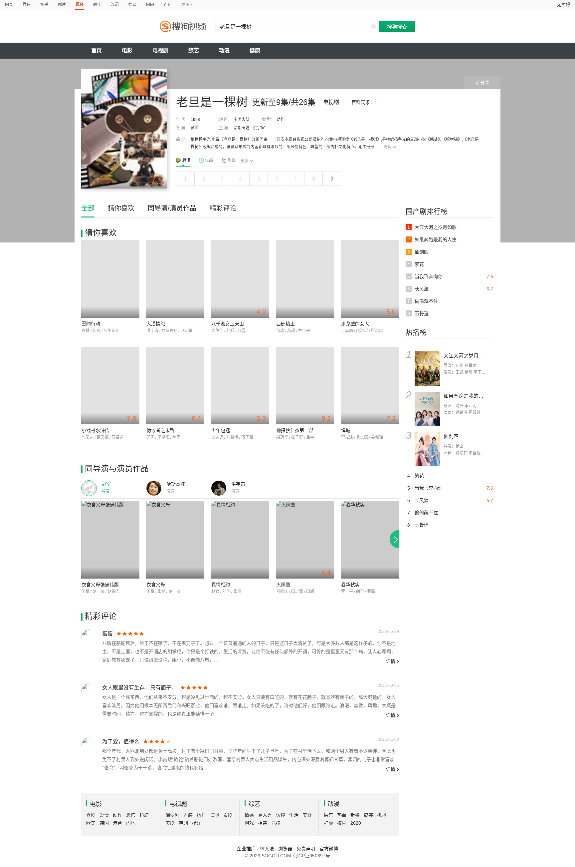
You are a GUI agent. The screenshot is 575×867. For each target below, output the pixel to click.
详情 (390, 661)
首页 (96, 50)
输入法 (267, 848)
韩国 (104, 823)
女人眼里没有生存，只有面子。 (139, 687)
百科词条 (360, 102)
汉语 (115, 4)
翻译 (132, 4)
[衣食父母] (175, 540)
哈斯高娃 (242, 128)
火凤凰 (283, 584)
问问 (150, 4)
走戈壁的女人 (355, 323)
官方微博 (328, 848)
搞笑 (368, 815)
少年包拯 (220, 430)
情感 (249, 815)
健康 (255, 50)
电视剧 (160, 50)
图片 (62, 4)
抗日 (201, 815)
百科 (168, 4)
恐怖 (130, 815)
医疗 (97, 4)
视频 (80, 4)
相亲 (262, 823)
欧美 (91, 823)
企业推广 (246, 848)
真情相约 (220, 584)
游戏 (249, 823)
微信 (27, 4)
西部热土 (285, 323)
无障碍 (563, 4)
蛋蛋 (107, 634)
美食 (307, 815)
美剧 (170, 823)
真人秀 (265, 815)
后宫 (328, 815)
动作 (281, 119)
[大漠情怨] (175, 279)
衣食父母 (155, 584)
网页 (9, 4)
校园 (341, 823)
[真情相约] (240, 540)
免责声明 (305, 848)
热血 (341, 815)
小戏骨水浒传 (95, 430)
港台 (117, 823)
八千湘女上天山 (227, 323)
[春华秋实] (370, 540)
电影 (127, 50)
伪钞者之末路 (160, 430)
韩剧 (183, 823)
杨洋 (196, 823)
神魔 (328, 823)
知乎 (44, 4)
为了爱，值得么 (120, 741)
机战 (381, 815)
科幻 (144, 815)
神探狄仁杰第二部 (294, 430)
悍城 (345, 430)
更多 (387, 147)
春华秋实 (350, 584)
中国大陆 (242, 119)
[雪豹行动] (110, 279)
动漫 (224, 50)
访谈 (280, 815)
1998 (195, 119)
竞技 (276, 823)
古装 (188, 815)
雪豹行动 (91, 323)
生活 (293, 815)
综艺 (193, 50)
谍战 (214, 815)
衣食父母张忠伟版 (100, 584)
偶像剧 (172, 815)
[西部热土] (305, 279)
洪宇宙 (259, 128)
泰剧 (228, 815)
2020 (355, 823)
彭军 (195, 128)
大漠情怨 (155, 323)
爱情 (104, 815)
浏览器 (285, 848)
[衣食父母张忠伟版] (110, 540)
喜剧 (91, 815)
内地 (130, 823)
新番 (355, 815)
